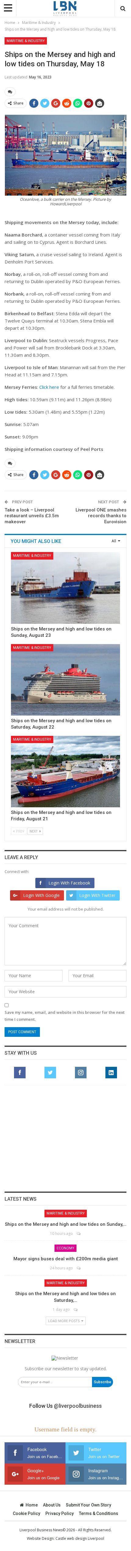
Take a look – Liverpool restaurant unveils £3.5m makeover (32, 515)
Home (32, 1505)
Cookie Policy (26, 1513)
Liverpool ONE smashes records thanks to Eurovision (101, 515)
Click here (49, 387)
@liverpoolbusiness (78, 1406)
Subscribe (102, 1382)
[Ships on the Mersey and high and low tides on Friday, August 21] (65, 771)
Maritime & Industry (26, 41)
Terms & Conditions (98, 1513)
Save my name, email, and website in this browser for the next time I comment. (65, 1016)
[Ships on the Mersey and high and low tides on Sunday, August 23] (65, 587)
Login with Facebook (69, 883)
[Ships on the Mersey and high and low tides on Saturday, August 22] (65, 680)
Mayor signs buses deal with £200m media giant (65, 1259)
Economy (65, 1248)
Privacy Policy (59, 1513)
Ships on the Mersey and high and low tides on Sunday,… (65, 1224)
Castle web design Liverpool (79, 1538)
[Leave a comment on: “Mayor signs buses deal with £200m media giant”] (79, 1268)
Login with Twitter (97, 895)
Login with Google (41, 895)
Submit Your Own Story (88, 1505)
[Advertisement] (65, 1138)
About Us (52, 1505)
